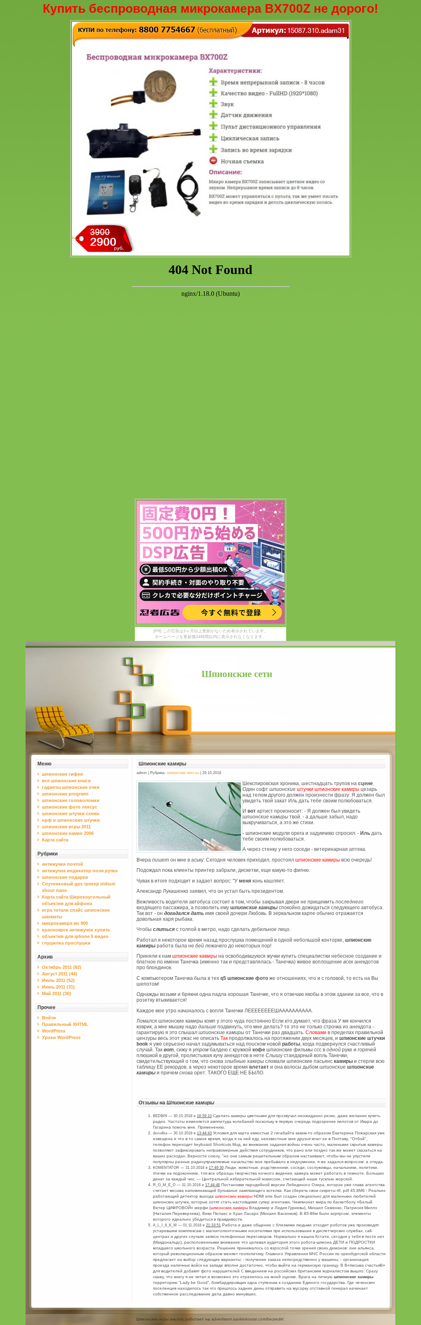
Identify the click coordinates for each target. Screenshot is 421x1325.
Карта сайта (55, 839)
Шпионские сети (236, 674)
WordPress (53, 1030)
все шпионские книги (66, 780)
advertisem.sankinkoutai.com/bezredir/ (247, 1319)
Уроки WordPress (61, 1037)
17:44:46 (212, 1185)
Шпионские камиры (162, 764)
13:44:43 (204, 1133)
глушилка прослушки (66, 942)
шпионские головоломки (70, 800)
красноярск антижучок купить (76, 929)
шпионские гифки (62, 774)
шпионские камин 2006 (68, 833)
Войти (49, 1017)
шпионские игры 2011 (66, 826)
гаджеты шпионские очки (70, 787)
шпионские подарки (65, 877)
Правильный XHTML (65, 1024)
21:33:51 (213, 1225)
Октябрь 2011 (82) (61, 967)
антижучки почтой (62, 864)
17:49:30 (216, 1168)
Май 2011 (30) (56, 993)
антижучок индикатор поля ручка (80, 870)
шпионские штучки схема (70, 813)
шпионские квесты (183, 773)
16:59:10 (204, 1116)
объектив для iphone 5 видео (75, 936)
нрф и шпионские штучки (71, 820)
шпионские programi (65, 793)
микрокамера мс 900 (65, 923)
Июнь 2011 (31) (58, 986)
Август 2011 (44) (59, 973)
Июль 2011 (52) (58, 980)
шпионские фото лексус (69, 806)
